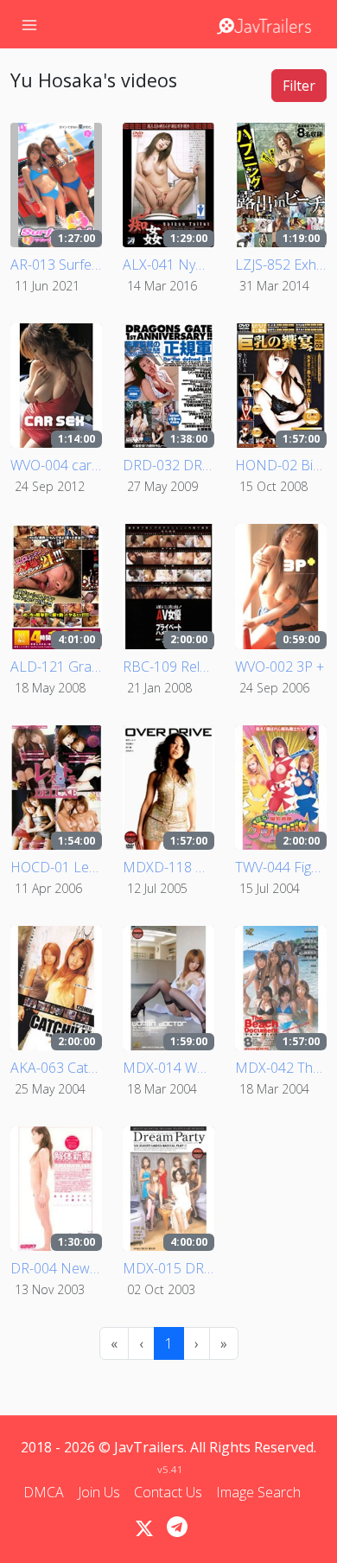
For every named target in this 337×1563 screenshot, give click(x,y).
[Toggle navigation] (29, 24)
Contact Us (168, 1492)
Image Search (258, 1492)
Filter (299, 85)
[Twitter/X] (144, 1528)
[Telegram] (177, 1526)
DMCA (43, 1492)
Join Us (99, 1492)
